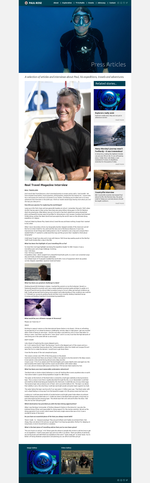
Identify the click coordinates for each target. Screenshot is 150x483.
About (56, 3)
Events (91, 3)
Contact (112, 3)
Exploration (67, 3)
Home (30, 3)
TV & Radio (80, 3)
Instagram (124, 3)
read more (119, 120)
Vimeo (121, 3)
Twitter (127, 3)
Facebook (118, 3)
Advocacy (101, 3)
